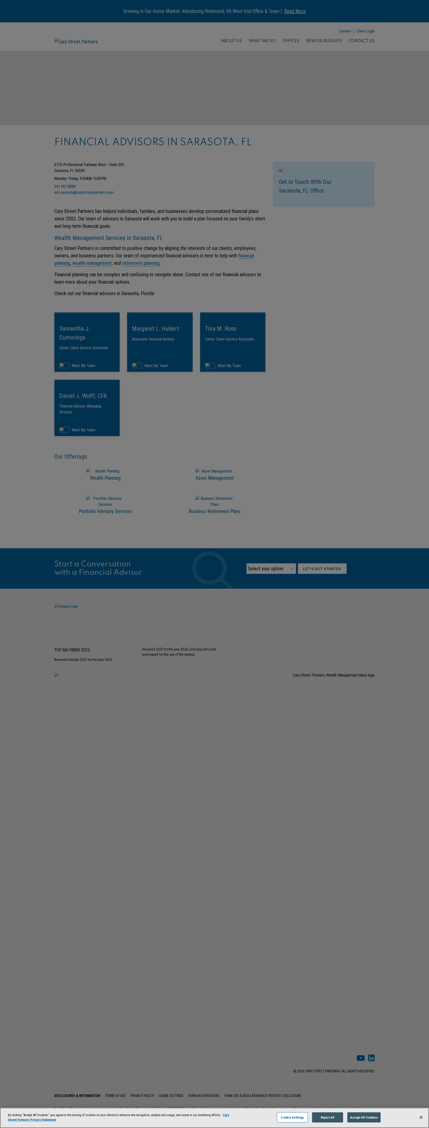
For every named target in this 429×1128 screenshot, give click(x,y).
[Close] (421, 1117)
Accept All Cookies (364, 1117)
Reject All (327, 1117)
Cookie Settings (292, 1117)
